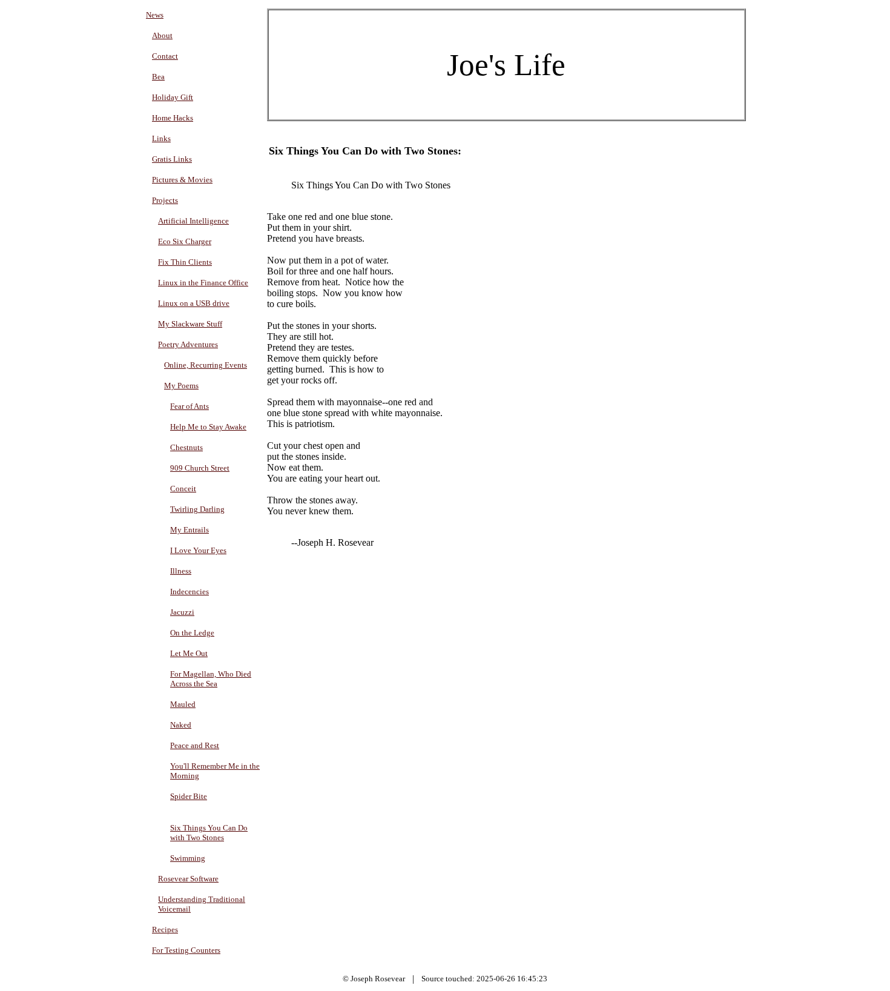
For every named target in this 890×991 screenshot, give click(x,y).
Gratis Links (172, 159)
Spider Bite (188, 796)
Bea (158, 76)
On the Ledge (192, 632)
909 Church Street (199, 467)
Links (161, 138)
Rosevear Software (188, 878)
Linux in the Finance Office (203, 282)
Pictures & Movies (182, 179)
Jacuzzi (182, 612)
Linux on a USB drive (193, 303)
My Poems (181, 385)
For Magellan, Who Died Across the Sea (210, 678)
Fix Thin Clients (185, 262)
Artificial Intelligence (193, 220)
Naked (180, 724)
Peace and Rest (194, 745)
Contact (165, 56)
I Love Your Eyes (198, 550)
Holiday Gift (172, 97)
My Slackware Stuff (190, 323)
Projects (165, 200)
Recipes (165, 929)
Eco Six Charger (184, 241)
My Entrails (189, 529)
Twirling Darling (197, 509)
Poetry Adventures (188, 344)
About (162, 35)
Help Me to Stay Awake (208, 426)
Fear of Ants (189, 406)
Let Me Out (189, 653)
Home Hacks (172, 117)
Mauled (183, 704)
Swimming (187, 858)
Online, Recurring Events (205, 365)
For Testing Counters (186, 950)
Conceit (183, 488)
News (154, 14)
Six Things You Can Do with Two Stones (209, 832)
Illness (180, 570)
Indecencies (189, 591)
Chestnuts (186, 447)
